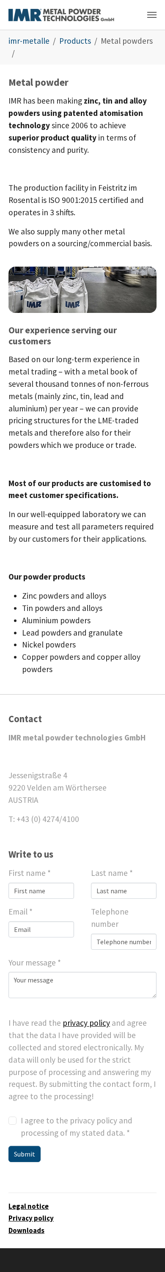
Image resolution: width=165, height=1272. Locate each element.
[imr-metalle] (61, 15)
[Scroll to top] (144, 1251)
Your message (34, 962)
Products (75, 41)
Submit (24, 1154)
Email (20, 911)
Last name (112, 873)
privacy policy (86, 1023)
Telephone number (110, 917)
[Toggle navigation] (152, 15)
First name (29, 873)
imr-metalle (29, 41)
